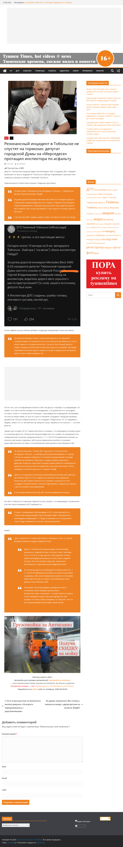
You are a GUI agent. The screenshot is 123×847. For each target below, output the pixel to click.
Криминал (87, 71)
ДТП (17, 71)
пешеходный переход (113, 235)
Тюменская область (95, 202)
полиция (97, 239)
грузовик (91, 223)
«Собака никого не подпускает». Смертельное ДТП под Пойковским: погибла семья (101, 131)
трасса (116, 247)
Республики (107, 194)
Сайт (4, 790)
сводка (108, 247)
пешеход (100, 235)
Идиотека (64, 71)
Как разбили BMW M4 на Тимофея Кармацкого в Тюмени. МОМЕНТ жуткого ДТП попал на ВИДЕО (103, 116)
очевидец (108, 231)
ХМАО (100, 208)
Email (4, 778)
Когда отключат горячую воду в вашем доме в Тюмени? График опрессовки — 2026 (102, 107)
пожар (89, 239)
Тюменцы (40, 71)
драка (102, 224)
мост (98, 227)
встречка (108, 219)
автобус (118, 214)
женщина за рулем (111, 224)
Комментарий (9, 734)
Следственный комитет (94, 197)
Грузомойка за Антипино (59, 680)
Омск (100, 194)
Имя (4, 766)
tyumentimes (21, 164)
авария (108, 213)
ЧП (11, 71)
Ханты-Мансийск (111, 207)
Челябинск (90, 214)
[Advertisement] (42, 383)
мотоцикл (103, 227)
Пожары (52, 71)
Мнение (100, 71)
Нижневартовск (92, 194)
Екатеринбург (100, 189)
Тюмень (112, 202)
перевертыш (90, 235)
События (27, 71)
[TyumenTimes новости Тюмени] (5, 71)
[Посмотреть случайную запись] (118, 71)
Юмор (76, 71)
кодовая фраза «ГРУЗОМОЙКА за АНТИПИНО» (54, 686)
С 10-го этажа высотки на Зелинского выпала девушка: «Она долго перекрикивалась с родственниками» (23, 706)
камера (93, 227)
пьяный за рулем (98, 243)
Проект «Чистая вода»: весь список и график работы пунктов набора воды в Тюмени (102, 91)
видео (99, 219)
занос (88, 227)
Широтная (98, 214)
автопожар (89, 220)
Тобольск (112, 197)
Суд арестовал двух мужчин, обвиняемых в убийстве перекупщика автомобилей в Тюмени (103, 140)
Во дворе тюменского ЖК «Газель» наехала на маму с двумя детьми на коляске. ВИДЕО (62, 704)
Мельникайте (113, 190)
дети (97, 224)
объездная (98, 232)
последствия (109, 239)
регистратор (95, 247)
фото (90, 252)
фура (96, 253)
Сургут (105, 197)
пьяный (89, 243)
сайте (34, 689)
